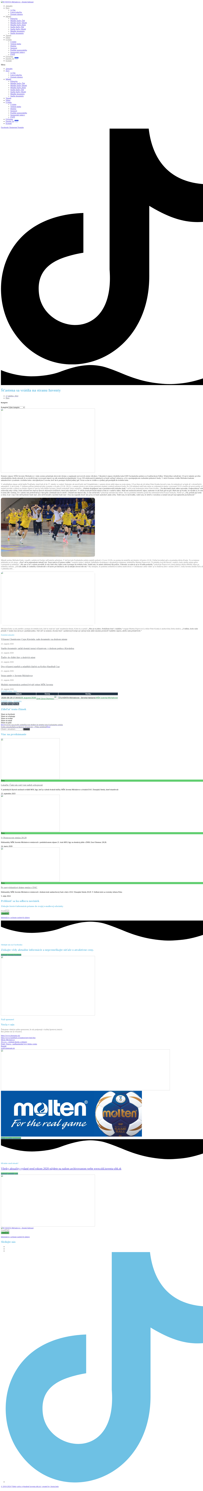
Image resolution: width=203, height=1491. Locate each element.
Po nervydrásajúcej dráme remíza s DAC (19, 887)
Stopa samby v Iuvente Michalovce (17, 675)
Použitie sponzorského (18, 50)
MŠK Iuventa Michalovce (107, 698)
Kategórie (4, 407)
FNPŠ (12, 54)
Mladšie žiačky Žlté (17, 21)
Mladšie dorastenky (17, 31)
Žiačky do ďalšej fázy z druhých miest (18, 657)
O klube (9, 40)
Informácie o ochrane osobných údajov (15, 918)
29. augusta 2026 (18, 698)
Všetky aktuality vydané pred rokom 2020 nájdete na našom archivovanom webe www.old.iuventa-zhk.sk (61, 1168)
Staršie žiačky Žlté (17, 27)
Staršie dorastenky (17, 33)
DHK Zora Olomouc (45, 698)
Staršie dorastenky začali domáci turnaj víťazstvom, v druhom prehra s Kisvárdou (37, 648)
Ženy (8, 8)
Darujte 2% (12, 59)
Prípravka (14, 19)
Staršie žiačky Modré (18, 29)
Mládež (8, 16)
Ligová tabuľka (16, 12)
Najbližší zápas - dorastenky (11, 701)
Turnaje (8, 35)
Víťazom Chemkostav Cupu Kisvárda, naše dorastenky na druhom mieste (34, 639)
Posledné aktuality (7, 635)
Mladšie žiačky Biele (18, 25)
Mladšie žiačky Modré (18, 23)
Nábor (8, 38)
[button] (11, 955)
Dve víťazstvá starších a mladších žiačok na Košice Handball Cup (30, 666)
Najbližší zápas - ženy (9, 691)
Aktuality (9, 6)
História (13, 46)
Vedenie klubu (15, 44)
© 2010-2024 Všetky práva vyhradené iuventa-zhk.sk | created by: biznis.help (30, 1486)
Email (3, 911)
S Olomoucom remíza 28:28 (14, 837)
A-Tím (12, 10)
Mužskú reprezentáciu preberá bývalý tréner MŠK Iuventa (27, 684)
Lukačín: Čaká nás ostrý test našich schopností (22, 785)
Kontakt (9, 61)
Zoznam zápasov (16, 14)
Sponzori (13, 48)
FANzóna (9, 56)
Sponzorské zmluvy (17, 52)
